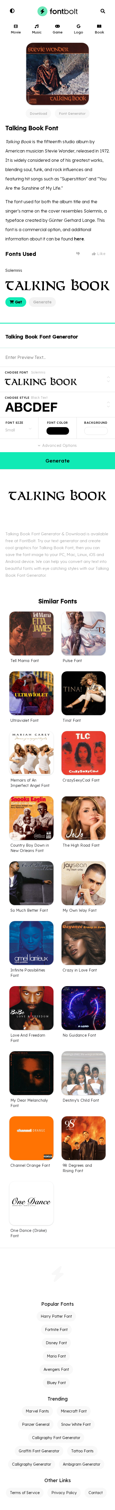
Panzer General (35, 1424)
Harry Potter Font (56, 1316)
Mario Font (56, 1356)
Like (101, 253)
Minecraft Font (74, 1411)
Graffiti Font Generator (39, 1451)
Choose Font (16, 372)
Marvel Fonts (37, 1411)
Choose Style (17, 398)
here (79, 238)
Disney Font (56, 1343)
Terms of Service (25, 1492)
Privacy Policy (64, 1492)
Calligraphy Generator (31, 1464)
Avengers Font (56, 1369)
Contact (96, 1492)
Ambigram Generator (81, 1464)
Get (18, 302)
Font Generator (72, 113)
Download (38, 113)
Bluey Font (56, 1382)
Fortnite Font (56, 1329)
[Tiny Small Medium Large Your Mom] (19, 428)
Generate (42, 302)
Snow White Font (76, 1424)
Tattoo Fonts (82, 1451)
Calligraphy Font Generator (56, 1437)
